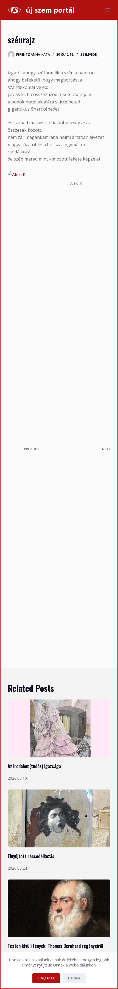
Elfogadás (46, 978)
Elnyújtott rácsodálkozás (31, 856)
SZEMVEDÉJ (88, 54)
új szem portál (50, 10)
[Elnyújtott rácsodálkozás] (59, 818)
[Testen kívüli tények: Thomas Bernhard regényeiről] (59, 908)
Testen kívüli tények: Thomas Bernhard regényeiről (55, 946)
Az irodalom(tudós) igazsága (34, 766)
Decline (74, 978)
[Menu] (107, 10)
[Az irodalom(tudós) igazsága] (59, 728)
